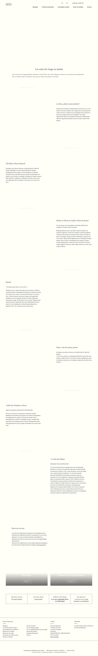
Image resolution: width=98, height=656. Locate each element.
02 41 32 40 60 (54, 635)
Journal (89, 7)
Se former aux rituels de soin (10, 635)
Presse (28, 635)
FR (67, 3)
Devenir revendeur (8, 637)
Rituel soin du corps (8, 633)
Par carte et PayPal (16, 599)
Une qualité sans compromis (10, 629)
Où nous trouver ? (31, 626)
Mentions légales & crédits (55, 650)
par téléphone (85, 601)
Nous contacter (54, 637)
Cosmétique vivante (63, 7)
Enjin (65, 652)
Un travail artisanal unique (10, 627)
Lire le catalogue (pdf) (32, 627)
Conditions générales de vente (34, 650)
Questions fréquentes (32, 633)
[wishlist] (86, 4)
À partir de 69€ (38, 599)
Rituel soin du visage (8, 631)
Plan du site (70, 650)
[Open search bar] (62, 3)
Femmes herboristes (48, 7)
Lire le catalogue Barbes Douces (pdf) (37, 629)
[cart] (90, 4)
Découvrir (26, 581)
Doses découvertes (32, 631)
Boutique (35, 7)
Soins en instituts (78, 7)
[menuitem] (77, 4)
